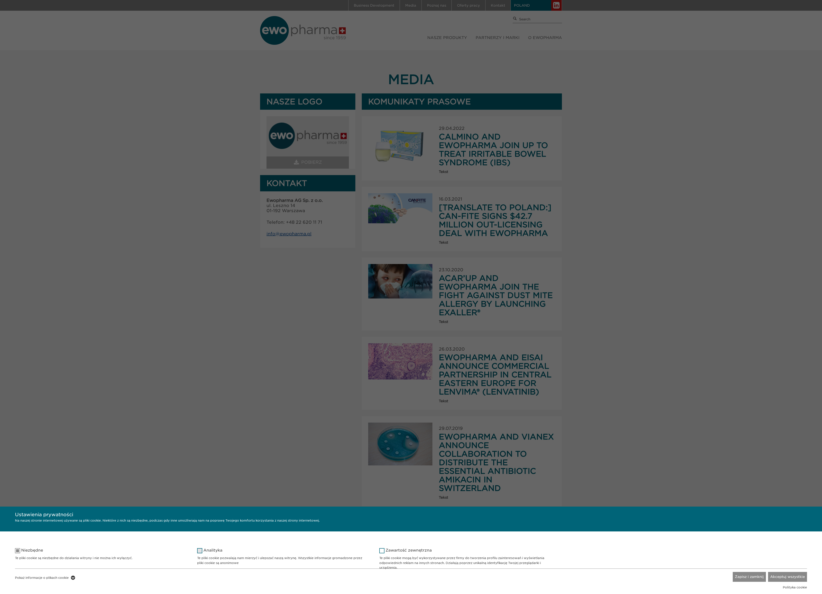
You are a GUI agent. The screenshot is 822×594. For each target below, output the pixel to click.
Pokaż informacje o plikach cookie (42, 577)
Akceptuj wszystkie (787, 577)
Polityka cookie (795, 587)
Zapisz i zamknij (749, 577)
